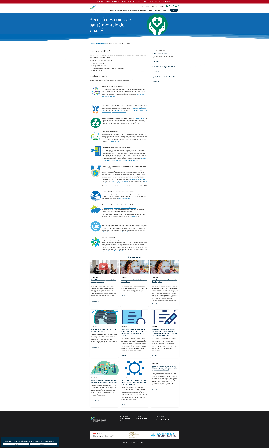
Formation (149, 10)
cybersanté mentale (115, 141)
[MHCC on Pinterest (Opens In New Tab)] (168, 420)
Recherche (143, 10)
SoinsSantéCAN (140, 118)
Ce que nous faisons (101, 43)
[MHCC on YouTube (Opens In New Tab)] (166, 420)
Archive (138, 420)
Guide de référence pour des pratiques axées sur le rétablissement (120, 208)
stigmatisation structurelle (124, 198)
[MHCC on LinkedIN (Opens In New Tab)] (157, 420)
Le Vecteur (122, 420)
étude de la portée (118, 110)
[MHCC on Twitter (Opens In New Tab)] (161, 420)
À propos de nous (124, 416)
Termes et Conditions (141, 418)
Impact (165, 10)
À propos (157, 10)
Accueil (93, 43)
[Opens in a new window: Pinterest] (178, 6)
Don (174, 10)
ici (106, 185)
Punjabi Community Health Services (119, 181)
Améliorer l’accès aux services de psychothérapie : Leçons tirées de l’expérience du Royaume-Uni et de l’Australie (164, 368)
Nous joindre (150, 6)
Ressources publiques (116, 10)
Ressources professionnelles (131, 10)
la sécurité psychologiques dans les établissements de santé (118, 231)
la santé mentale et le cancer (119, 112)
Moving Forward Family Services (137, 179)
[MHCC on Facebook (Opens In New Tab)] (159, 420)
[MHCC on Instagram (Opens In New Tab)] (163, 420)
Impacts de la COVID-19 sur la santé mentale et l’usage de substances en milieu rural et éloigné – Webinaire (134, 382)
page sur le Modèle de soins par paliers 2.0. (112, 251)
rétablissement (134, 216)
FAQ (157, 6)
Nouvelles (138, 416)
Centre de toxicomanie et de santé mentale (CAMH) (114, 176)
